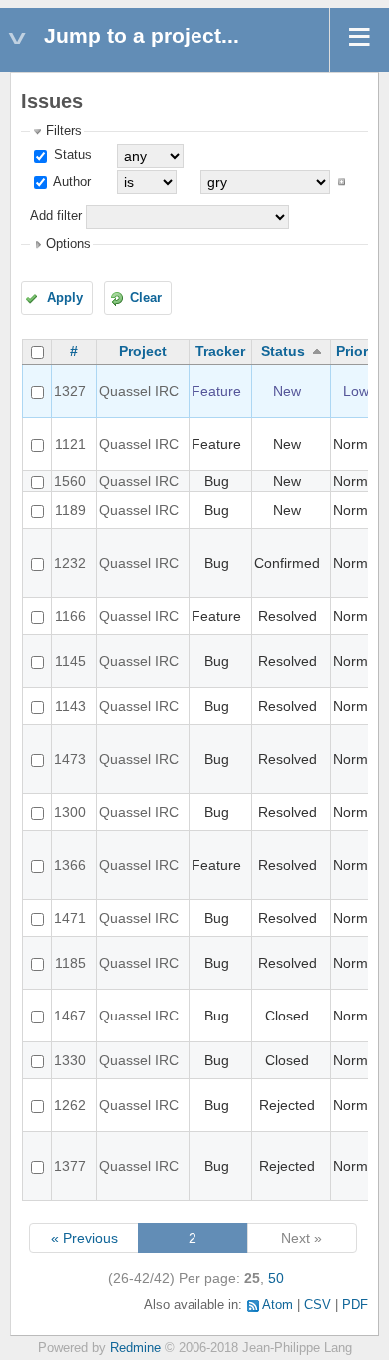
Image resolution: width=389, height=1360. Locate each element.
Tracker (220, 351)
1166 (70, 616)
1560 (70, 481)
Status (71, 155)
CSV (317, 1305)
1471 (70, 918)
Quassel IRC (139, 391)
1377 (70, 1166)
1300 (70, 812)
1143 (70, 706)
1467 (70, 1015)
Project (143, 351)
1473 (70, 759)
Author (70, 182)
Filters (64, 131)
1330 (70, 1060)
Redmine (135, 1348)
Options (68, 244)
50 (276, 1278)
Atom (277, 1305)
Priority (360, 351)
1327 (70, 391)
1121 (70, 444)
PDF (355, 1305)
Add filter (56, 216)
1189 (70, 510)
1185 (70, 963)
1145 (70, 661)
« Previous (84, 1238)
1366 (70, 865)
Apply (65, 298)
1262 (70, 1105)
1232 (70, 563)
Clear (146, 298)
